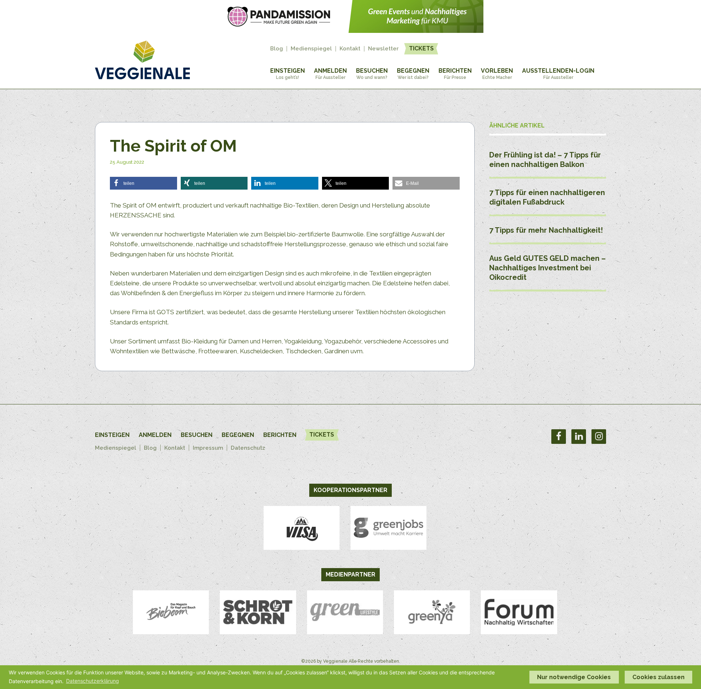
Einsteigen (287, 73)
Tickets (421, 48)
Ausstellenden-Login (558, 73)
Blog (276, 49)
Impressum (208, 448)
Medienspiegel (311, 49)
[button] (143, 183)
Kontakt (350, 49)
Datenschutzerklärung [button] (92, 681)
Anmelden (330, 73)
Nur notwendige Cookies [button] (574, 677)
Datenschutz (248, 448)
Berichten (455, 73)
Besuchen (372, 73)
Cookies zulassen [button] (658, 677)
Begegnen (413, 73)
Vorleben (497, 73)
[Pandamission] (350, 30)
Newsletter (383, 49)
